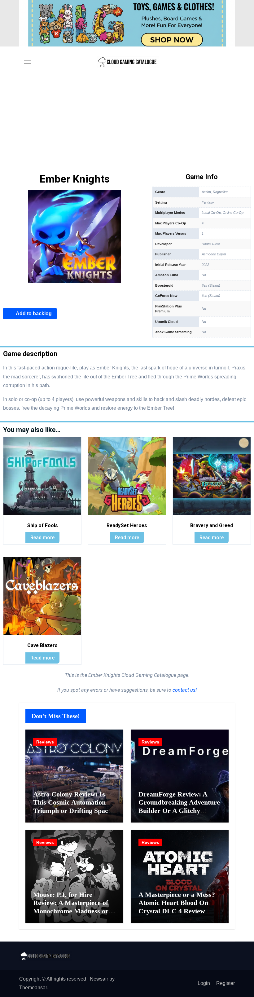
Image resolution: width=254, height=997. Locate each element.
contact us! (184, 690)
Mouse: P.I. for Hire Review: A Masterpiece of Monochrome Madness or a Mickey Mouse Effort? (73, 907)
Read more (42, 537)
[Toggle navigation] (27, 62)
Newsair (99, 979)
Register (225, 983)
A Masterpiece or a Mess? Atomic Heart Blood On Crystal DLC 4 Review (176, 903)
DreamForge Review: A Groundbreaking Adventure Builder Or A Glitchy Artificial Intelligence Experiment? (179, 810)
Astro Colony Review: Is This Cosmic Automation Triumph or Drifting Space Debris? (72, 806)
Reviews (45, 741)
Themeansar (33, 987)
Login (204, 983)
